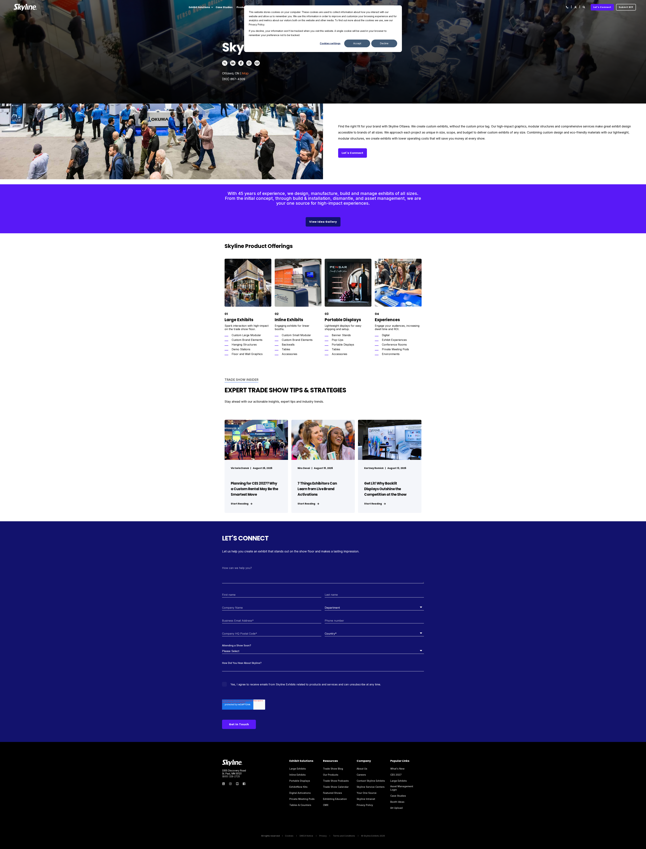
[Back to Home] (25, 7)
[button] (641, 844)
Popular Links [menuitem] (399, 761)
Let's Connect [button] (602, 7)
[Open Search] (584, 6)
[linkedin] (224, 783)
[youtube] (237, 783)
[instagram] (230, 783)
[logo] (232, 763)
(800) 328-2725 (231, 776)
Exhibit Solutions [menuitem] (199, 7)
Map (245, 73)
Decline (384, 43)
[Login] (575, 6)
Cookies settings (330, 43)
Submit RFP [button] (626, 7)
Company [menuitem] (364, 761)
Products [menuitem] (242, 7)
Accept (357, 43)
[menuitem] (212, 7)
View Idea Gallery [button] (323, 222)
